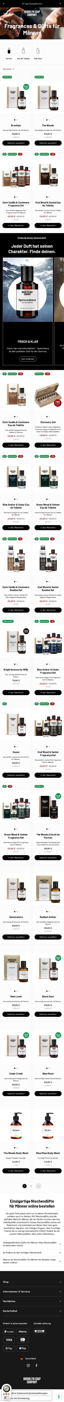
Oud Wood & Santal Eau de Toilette (48, 204)
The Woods (48, 125)
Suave (16, 751)
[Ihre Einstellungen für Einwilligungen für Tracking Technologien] (59, 1397)
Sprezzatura (16, 916)
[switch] (6, 1397)
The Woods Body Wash (16, 1152)
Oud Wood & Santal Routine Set (48, 588)
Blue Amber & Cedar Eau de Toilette (16, 506)
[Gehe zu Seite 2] (39, 1186)
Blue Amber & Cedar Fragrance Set (48, 671)
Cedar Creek (16, 1073)
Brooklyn (16, 125)
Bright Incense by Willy (16, 669)
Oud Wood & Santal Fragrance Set (48, 753)
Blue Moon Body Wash (48, 1152)
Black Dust (48, 996)
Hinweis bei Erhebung (16, 1398)
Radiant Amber (48, 916)
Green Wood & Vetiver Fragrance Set (16, 836)
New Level (16, 996)
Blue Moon (48, 1073)
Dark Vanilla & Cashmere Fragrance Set (16, 204)
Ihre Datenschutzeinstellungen (30, 1393)
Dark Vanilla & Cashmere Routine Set (16, 588)
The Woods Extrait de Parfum (48, 836)
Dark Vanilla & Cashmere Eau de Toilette (16, 424)
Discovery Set (48, 422)
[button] (14, 119)
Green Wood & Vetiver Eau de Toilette (48, 506)
